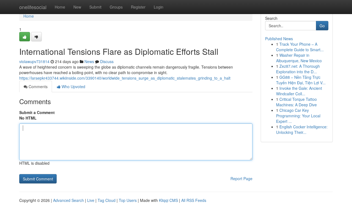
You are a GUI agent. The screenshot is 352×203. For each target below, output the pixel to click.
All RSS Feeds (193, 200)
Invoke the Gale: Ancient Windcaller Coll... (299, 90)
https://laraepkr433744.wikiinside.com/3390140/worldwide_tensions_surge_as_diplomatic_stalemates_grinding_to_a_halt (124, 78)
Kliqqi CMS (168, 200)
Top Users (128, 200)
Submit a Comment (37, 112)
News (89, 61)
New (77, 7)
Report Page (241, 178)
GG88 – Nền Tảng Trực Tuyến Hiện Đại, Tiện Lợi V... (301, 79)
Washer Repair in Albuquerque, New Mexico (299, 57)
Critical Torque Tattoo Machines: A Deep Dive (296, 101)
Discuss (107, 61)
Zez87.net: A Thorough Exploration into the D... (298, 68)
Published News (279, 38)
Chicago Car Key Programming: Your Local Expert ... (298, 115)
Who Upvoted (73, 86)
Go (322, 25)
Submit (95, 7)
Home (60, 7)
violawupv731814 (34, 61)
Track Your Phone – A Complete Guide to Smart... (300, 46)
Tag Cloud (107, 200)
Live (90, 200)
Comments (38, 86)
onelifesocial (32, 6)
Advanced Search (68, 200)
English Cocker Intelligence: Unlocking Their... (302, 129)
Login (158, 7)
